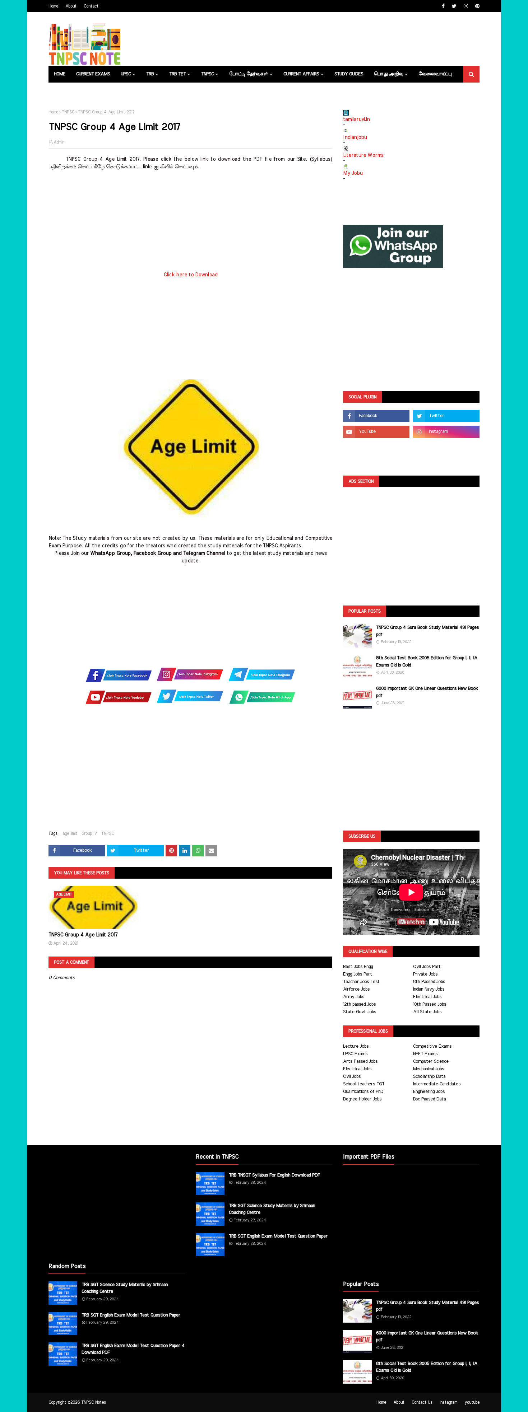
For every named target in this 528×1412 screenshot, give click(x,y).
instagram (448, 1402)
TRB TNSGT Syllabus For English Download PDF (274, 1175)
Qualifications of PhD (363, 1091)
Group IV (89, 833)
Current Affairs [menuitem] (301, 74)
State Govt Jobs (359, 1012)
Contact (91, 6)
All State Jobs (427, 1012)
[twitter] (454, 6)
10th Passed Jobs (429, 1004)
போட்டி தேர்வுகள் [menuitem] (248, 74)
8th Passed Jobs (429, 981)
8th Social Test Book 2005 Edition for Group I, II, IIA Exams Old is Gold (426, 662)
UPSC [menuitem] (126, 74)
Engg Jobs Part (357, 974)
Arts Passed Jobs (360, 1061)
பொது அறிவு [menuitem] (388, 74)
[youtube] (376, 432)
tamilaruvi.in (356, 119)
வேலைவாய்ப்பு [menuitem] (434, 74)
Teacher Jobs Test (361, 981)
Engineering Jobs (429, 1091)
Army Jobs (353, 997)
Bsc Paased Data (429, 1099)
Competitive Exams (432, 1046)
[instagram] (466, 6)
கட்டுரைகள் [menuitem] (66, 90)
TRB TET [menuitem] (177, 74)
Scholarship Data (429, 1076)
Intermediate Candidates (436, 1084)
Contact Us (422, 1402)
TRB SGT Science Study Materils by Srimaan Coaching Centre (125, 1288)
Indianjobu (355, 137)
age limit (69, 833)
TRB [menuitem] (150, 74)
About (71, 6)
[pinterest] (476, 6)
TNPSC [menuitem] (207, 74)
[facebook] (443, 6)
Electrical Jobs (427, 997)
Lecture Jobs (356, 1046)
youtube (472, 1402)
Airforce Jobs (356, 989)
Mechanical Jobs (428, 1069)
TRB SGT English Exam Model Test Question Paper (131, 1315)
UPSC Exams (355, 1054)
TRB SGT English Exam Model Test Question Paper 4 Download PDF (133, 1349)
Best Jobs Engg (358, 966)
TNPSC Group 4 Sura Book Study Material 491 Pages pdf (427, 631)
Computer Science (431, 1061)
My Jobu (352, 173)
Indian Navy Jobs (428, 989)
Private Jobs (425, 974)
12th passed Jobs (359, 1004)
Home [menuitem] (59, 74)
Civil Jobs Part (427, 966)
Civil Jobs (352, 1076)
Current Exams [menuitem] (93, 74)
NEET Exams (425, 1054)
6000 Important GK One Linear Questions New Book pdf (427, 692)
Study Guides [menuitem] (348, 74)
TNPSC (68, 112)
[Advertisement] (190, 221)
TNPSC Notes (93, 1402)
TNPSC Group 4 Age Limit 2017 (82, 935)
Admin (59, 142)
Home (53, 6)
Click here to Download (190, 274)
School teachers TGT (363, 1084)
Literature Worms (363, 155)
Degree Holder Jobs (362, 1099)
